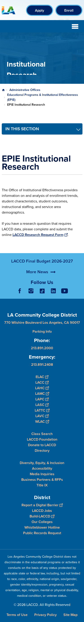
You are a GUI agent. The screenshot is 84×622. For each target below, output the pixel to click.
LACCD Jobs (42, 510)
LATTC (40, 410)
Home (3, 90)
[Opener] (79, 294)
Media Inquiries (42, 474)
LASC (39, 404)
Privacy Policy (45, 614)
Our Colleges (42, 521)
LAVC (39, 415)
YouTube (64, 291)
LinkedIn (53, 291)
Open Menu (75, 26)
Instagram (31, 291)
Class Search (42, 433)
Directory (42, 450)
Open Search (63, 26)
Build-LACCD (40, 516)
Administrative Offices (24, 90)
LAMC (40, 393)
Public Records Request (42, 533)
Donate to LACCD (42, 445)
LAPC (39, 399)
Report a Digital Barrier (40, 505)
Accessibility (42, 468)
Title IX (42, 485)
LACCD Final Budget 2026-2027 (42, 261)
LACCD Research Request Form (38, 234)
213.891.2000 (42, 348)
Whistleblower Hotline (42, 527)
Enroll (68, 10)
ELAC (40, 376)
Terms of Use (17, 614)
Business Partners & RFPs (42, 479)
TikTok (42, 291)
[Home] (8, 10)
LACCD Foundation (42, 439)
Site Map (70, 614)
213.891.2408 (42, 364)
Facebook (19, 291)
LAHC (40, 388)
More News (37, 272)
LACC (39, 382)
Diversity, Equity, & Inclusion (42, 462)
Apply (39, 10)
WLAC (40, 421)
